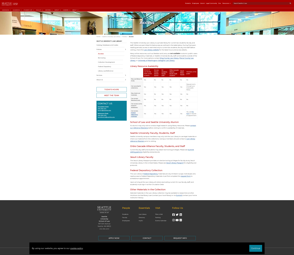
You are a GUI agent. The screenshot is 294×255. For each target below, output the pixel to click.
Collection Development (106, 62)
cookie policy (76, 248)
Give (219, 3)
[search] (290, 3)
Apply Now (114, 238)
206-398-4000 (104, 229)
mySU (141, 220)
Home (98, 36)
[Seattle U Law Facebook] (173, 215)
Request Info (180, 238)
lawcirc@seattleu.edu (104, 110)
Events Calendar (160, 220)
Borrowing (101, 58)
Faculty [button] (39, 10)
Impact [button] (57, 10)
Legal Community (211, 3)
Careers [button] (66, 10)
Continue (255, 248)
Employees (195, 3)
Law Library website (151, 50)
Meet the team (111, 95)
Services (99, 75)
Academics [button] (16, 10)
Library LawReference (105, 71)
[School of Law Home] (10, 4)
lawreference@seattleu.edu (106, 117)
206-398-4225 (102, 115)
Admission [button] (5, 10)
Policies (124, 36)
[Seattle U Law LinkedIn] (180, 215)
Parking (158, 217)
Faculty (124, 217)
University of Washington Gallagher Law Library (156, 60)
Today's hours (111, 89)
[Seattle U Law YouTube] (177, 220)
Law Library (142, 214)
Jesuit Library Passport (175, 163)
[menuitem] (6, 10)
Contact (147, 238)
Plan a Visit (159, 214)
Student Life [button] (28, 10)
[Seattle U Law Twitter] (177, 215)
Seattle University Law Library (111, 36)
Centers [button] (48, 10)
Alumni (202, 3)
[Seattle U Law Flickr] (180, 220)
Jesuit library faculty (182, 72)
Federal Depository (104, 66)
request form (186, 176)
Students (188, 3)
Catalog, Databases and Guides (107, 45)
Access (131, 36)
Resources (225, 3)
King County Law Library (169, 58)
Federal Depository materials (134, 114)
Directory (142, 217)
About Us (99, 80)
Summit (179, 195)
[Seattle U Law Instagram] (173, 220)
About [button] (74, 10)
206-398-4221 (102, 108)
